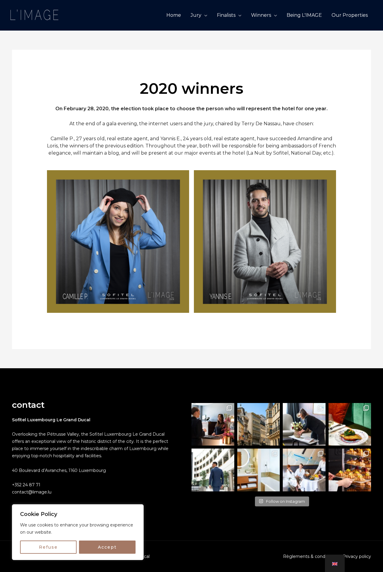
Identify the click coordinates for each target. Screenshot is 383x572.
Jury (196, 15)
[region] (78, 532)
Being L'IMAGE (304, 15)
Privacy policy (357, 556)
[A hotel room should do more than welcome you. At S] (258, 470)
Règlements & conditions (309, 556)
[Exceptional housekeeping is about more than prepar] (304, 424)
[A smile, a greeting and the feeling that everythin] (213, 424)
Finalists (226, 15)
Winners (261, 15)
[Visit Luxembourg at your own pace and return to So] (258, 424)
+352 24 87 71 (26, 485)
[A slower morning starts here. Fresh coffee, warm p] (304, 470)
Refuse (48, 547)
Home (173, 15)
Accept (107, 547)
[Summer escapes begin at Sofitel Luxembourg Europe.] (213, 470)
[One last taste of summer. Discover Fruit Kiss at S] (350, 470)
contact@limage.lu (31, 492)
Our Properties (350, 15)
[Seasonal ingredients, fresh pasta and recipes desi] (350, 424)
